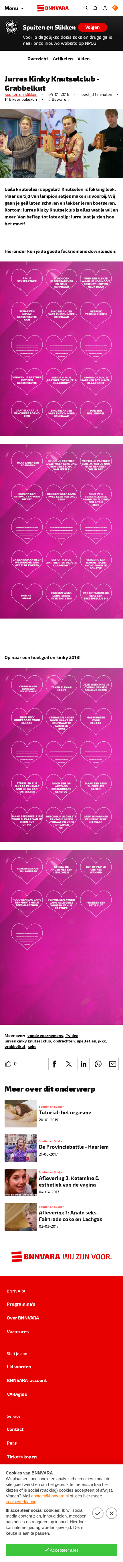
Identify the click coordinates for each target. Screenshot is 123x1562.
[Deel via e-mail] (112, 1064)
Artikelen (63, 58)
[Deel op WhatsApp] (98, 1064)
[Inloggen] (105, 8)
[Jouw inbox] (95, 8)
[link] (45, 1035)
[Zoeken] (85, 8)
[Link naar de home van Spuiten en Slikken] (11, 27)
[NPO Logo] (115, 8)
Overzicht (37, 58)
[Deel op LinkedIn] (83, 1064)
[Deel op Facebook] (54, 1064)
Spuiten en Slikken (49, 27)
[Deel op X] (69, 1064)
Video (84, 58)
